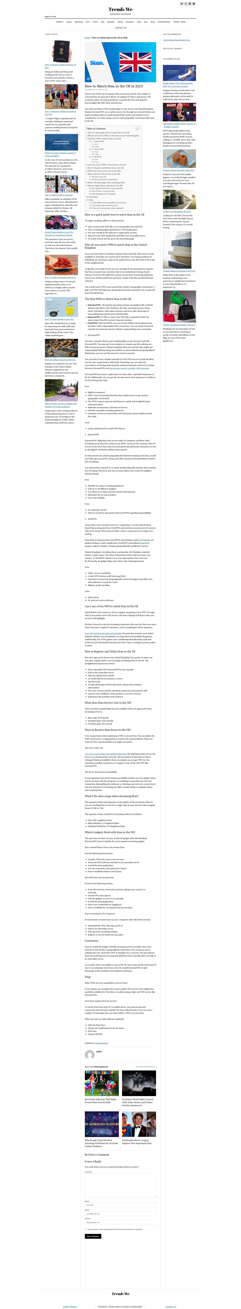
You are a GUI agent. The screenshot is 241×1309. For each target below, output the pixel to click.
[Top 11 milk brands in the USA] (61, 184)
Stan (87, 253)
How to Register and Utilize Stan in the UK (106, 168)
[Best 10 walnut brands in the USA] (61, 348)
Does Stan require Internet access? (105, 205)
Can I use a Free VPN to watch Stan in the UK (107, 165)
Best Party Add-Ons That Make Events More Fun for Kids (100, 1101)
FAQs (91, 200)
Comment (88, 1172)
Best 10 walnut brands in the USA (60, 359)
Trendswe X (170, 1306)
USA (102, 21)
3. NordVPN (96, 157)
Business (111, 21)
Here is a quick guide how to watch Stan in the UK (108, 132)
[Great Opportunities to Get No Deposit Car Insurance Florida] (61, 223)
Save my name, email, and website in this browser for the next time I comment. (115, 1229)
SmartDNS (144, 543)
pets (146, 21)
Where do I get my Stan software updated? (108, 208)
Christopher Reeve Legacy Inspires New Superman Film (137, 1142)
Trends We (120, 9)
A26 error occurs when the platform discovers (106, 753)
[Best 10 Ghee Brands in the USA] (61, 307)
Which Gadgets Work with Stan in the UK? (105, 185)
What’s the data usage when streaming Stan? (106, 182)
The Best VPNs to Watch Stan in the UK (104, 138)
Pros (96, 144)
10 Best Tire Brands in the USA (177, 211)
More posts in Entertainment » (146, 1067)
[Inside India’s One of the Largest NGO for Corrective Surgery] (179, 73)
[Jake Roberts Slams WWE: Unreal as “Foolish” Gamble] (179, 112)
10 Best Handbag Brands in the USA (179, 324)
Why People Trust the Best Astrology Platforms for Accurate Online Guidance (101, 1143)
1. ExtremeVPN (98, 141)
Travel (95, 21)
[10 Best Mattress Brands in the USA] (177, 250)
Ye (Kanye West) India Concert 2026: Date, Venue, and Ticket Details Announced (137, 1102)
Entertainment (164, 21)
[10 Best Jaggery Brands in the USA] (179, 159)
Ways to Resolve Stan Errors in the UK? (104, 174)
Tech (88, 21)
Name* (87, 1201)
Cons (97, 147)
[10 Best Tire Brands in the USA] (179, 200)
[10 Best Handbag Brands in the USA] (179, 306)
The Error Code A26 (99, 177)
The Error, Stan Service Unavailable (104, 180)
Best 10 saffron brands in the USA (60, 277)
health (59, 21)
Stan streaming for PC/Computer (104, 194)
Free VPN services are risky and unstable (103, 633)
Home (120, 21)
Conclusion (93, 197)
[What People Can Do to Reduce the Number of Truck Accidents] (61, 390)
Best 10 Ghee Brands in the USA (59, 319)
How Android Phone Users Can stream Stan (107, 188)
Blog (153, 21)
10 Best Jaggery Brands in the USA (178, 170)
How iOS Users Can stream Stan (103, 191)
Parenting (79, 21)
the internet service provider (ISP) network (129, 368)
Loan (139, 21)
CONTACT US (120, 27)
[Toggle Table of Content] (136, 129)
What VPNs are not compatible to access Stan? (109, 203)
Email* (87, 1210)
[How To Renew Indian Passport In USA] (61, 51)
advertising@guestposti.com (176, 40)
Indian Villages (70, 1306)
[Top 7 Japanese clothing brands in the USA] (61, 97)
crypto (69, 21)
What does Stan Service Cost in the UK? (104, 171)
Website (87, 1218)
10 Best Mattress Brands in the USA (179, 271)
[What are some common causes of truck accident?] (61, 142)
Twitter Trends (179, 21)
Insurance (130, 21)
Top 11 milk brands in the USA (59, 195)
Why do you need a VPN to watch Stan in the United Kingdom (113, 135)
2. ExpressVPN (97, 149)
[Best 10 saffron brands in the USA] (61, 265)
